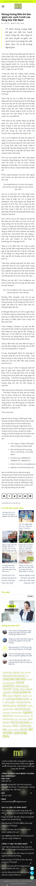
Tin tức (6, 23)
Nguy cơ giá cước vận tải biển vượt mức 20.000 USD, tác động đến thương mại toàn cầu (9, 549)
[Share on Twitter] (14, 496)
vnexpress (10, 412)
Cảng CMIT (7, 692)
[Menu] (3, 6)
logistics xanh (8, 716)
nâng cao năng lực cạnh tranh (22, 716)
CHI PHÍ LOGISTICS (13, 684)
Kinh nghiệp (6, 713)
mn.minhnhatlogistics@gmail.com (14, 801)
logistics (27, 712)
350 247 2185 (6, 795)
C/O (27, 676)
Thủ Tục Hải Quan (20, 722)
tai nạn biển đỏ (16, 503)
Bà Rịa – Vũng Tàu (25, 672)
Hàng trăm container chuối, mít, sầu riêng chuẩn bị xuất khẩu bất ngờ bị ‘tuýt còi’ (26, 548)
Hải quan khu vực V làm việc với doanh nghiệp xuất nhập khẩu (9, 514)
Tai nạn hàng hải (23, 719)
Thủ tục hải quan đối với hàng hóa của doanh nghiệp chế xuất (20, 655)
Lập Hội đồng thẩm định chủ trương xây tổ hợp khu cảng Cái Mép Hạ (20, 662)
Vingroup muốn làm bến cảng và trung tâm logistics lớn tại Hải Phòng (21, 641)
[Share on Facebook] (9, 496)
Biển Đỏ (8, 503)
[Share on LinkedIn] (30, 496)
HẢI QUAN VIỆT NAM (23, 702)
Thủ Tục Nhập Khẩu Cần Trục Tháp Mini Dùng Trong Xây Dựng (25, 527)
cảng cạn (9, 696)
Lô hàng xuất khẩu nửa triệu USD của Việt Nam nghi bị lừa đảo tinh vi (9, 568)
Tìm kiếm (30, 596)
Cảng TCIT (25, 696)
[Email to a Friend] (20, 496)
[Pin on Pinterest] (25, 496)
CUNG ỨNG (7, 689)
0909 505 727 (6, 781)
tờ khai (15, 726)
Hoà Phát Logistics (9, 706)
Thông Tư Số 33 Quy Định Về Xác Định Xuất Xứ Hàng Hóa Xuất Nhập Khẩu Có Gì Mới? (26, 568)
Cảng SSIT (17, 696)
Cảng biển (29, 689)
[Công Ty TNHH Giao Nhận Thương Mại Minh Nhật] (18, 6)
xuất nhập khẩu (15, 734)
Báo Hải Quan (7, 673)
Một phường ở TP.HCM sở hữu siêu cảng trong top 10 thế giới (20, 648)
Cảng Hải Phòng (10, 683)
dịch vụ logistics (10, 702)
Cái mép (16, 689)
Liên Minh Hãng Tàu (16, 713)
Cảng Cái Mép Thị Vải (17, 694)
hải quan (22, 705)
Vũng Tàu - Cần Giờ (13, 730)
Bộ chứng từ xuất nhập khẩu (14, 676)
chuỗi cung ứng (21, 686)
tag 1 (16, 719)
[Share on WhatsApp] (4, 496)
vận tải (23, 729)
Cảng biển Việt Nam (14, 679)
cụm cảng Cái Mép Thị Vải (17, 699)
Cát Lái (22, 689)
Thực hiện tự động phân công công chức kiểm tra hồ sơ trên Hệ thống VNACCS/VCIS (20, 632)
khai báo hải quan (22, 709)
